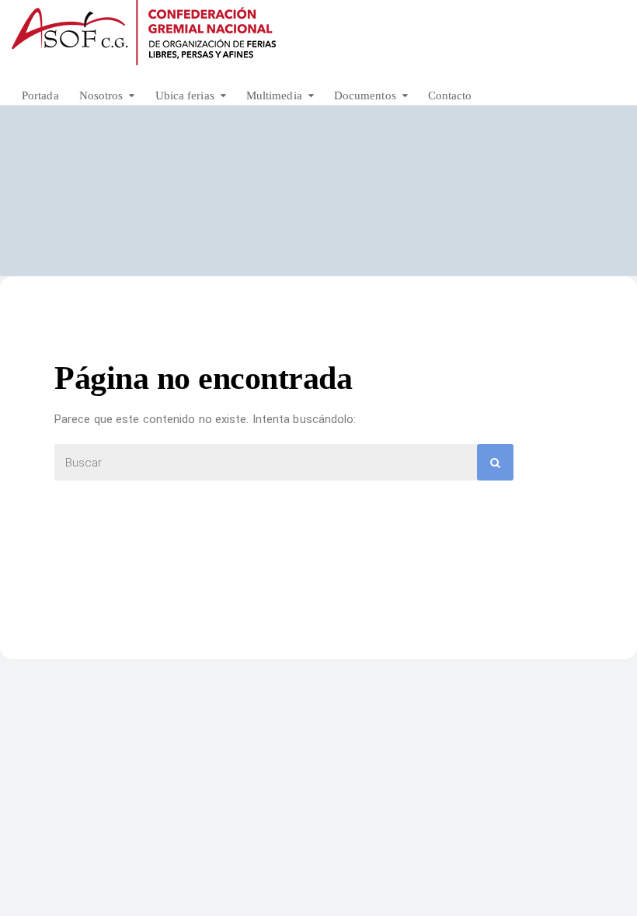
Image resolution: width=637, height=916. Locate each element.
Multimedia (274, 95)
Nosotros (101, 95)
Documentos (365, 95)
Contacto (450, 95)
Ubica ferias (184, 95)
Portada (40, 95)
